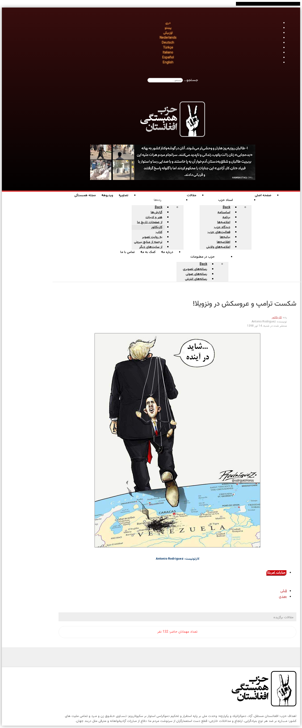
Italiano (168, 52)
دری (168, 23)
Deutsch (168, 42)
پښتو (168, 28)
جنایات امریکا (276, 572)
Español (168, 57)
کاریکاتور (277, 317)
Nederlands (168, 38)
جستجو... (191, 80)
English (168, 62)
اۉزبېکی (168, 33)
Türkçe (168, 47)
